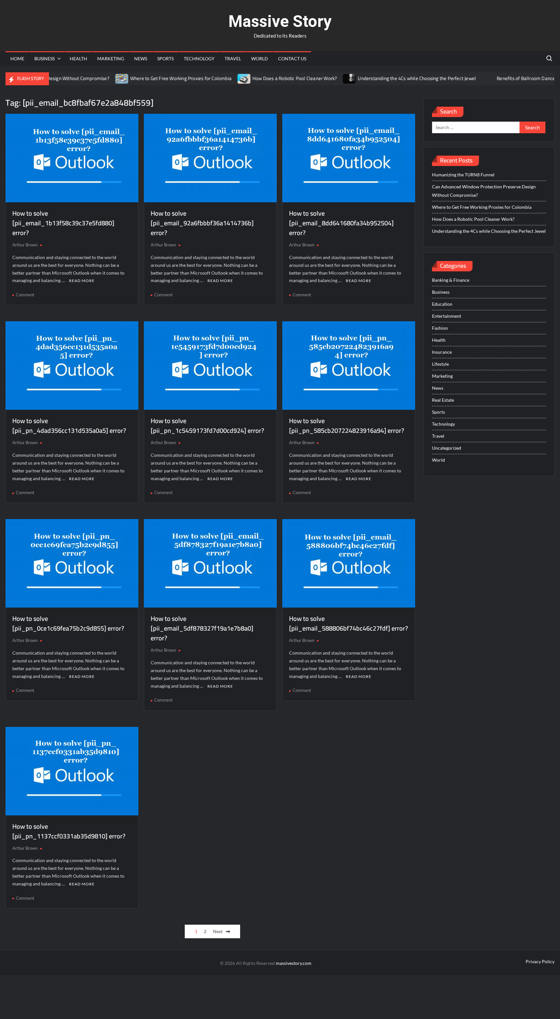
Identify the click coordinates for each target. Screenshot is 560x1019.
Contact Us (292, 58)
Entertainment (446, 316)
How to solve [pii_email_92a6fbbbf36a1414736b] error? (202, 223)
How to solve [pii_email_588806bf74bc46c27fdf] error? (348, 623)
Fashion (440, 328)
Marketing (110, 58)
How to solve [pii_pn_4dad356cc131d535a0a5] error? (69, 425)
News (140, 58)
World (259, 58)
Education (442, 304)
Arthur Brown (25, 244)
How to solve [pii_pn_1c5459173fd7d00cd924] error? (207, 425)
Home (17, 58)
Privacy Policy (540, 961)
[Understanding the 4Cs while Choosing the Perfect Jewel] (329, 78)
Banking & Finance (450, 280)
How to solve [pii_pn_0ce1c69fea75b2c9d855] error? (68, 623)
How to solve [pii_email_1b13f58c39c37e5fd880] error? (63, 223)
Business (44, 58)
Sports (165, 58)
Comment (25, 294)
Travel (233, 58)
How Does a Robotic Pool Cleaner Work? (274, 78)
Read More (82, 280)
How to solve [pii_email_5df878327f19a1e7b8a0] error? (202, 628)
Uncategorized (446, 448)
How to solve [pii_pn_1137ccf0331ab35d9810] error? (68, 831)
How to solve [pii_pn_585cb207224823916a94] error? (346, 425)
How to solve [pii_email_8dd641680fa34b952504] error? (341, 223)
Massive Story (280, 21)
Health (78, 58)
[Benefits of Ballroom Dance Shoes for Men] (468, 78)
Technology (199, 58)
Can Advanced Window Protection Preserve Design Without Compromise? (484, 191)
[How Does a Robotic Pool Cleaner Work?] (224, 78)
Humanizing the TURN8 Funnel (463, 174)
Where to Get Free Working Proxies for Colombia (160, 78)
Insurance (442, 352)
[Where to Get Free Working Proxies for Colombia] (102, 78)
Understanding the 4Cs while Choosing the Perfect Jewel (396, 78)
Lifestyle (440, 364)
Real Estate (443, 400)
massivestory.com (293, 963)
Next (218, 931)
